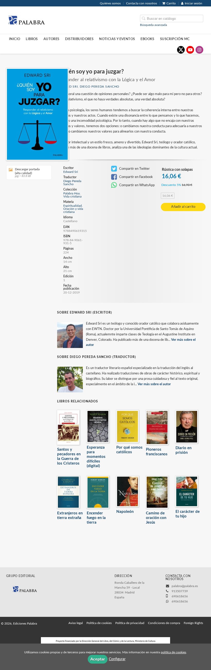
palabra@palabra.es (185, 586)
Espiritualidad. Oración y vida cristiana (73, 208)
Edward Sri (70, 171)
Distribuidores (79, 39)
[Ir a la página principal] (26, 20)
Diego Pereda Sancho (99, 86)
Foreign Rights (193, 623)
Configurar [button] (117, 659)
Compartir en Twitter (134, 168)
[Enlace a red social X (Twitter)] (181, 50)
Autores (51, 39)
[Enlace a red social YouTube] (190, 50)
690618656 (180, 601)
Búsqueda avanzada (153, 24)
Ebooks (147, 39)
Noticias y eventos (117, 39)
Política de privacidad (129, 623)
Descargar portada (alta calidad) (27, 172)
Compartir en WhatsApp (136, 185)
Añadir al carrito (183, 207)
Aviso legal (75, 623)
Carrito (171, 3)
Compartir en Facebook (135, 176)
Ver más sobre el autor (154, 384)
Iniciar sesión (193, 3)
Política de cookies (99, 623)
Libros (32, 39)
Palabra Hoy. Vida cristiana (72, 195)
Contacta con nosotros (141, 3)
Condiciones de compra (164, 623)
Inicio (14, 39)
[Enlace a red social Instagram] (199, 50)
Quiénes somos (110, 3)
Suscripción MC (175, 39)
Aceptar (97, 659)
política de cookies (173, 652)
